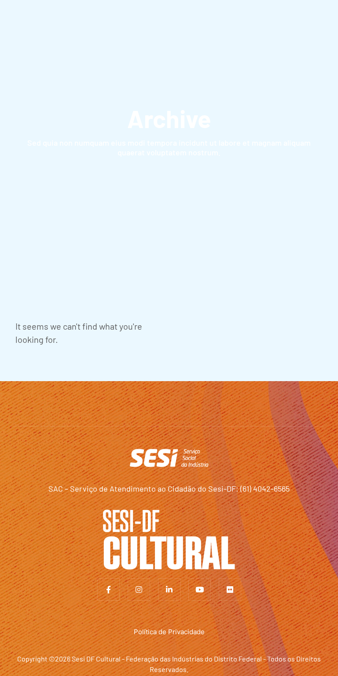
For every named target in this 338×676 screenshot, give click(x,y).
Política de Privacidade (169, 632)
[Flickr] (230, 589)
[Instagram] (139, 589)
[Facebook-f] (108, 589)
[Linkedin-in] (169, 589)
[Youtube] (199, 589)
